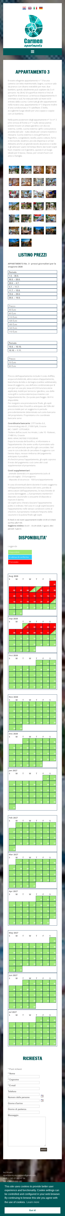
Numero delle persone (19, 1097)
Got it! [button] (32, 1210)
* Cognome (13, 1079)
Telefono (12, 1091)
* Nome (11, 1073)
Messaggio (13, 1115)
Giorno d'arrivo (15, 1103)
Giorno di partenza (17, 1109)
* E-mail (12, 1085)
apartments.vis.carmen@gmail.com (19, 1175)
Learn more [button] (33, 1202)
